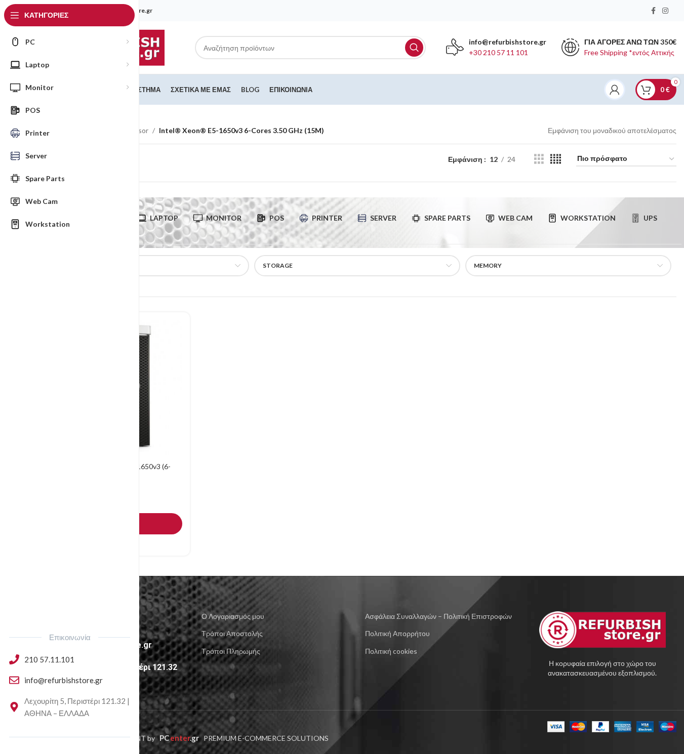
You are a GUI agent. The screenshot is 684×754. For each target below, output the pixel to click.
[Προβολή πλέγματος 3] (539, 159)
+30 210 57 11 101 (498, 52)
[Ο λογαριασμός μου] (614, 89)
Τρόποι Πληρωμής (231, 651)
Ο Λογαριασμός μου (233, 616)
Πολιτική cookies (391, 651)
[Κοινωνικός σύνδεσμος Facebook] (653, 11)
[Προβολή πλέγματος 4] (555, 159)
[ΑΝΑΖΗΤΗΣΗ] (414, 47)
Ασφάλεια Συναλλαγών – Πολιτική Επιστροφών (438, 616)
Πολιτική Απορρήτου (397, 633)
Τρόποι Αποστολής (232, 633)
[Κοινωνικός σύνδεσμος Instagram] (665, 11)
